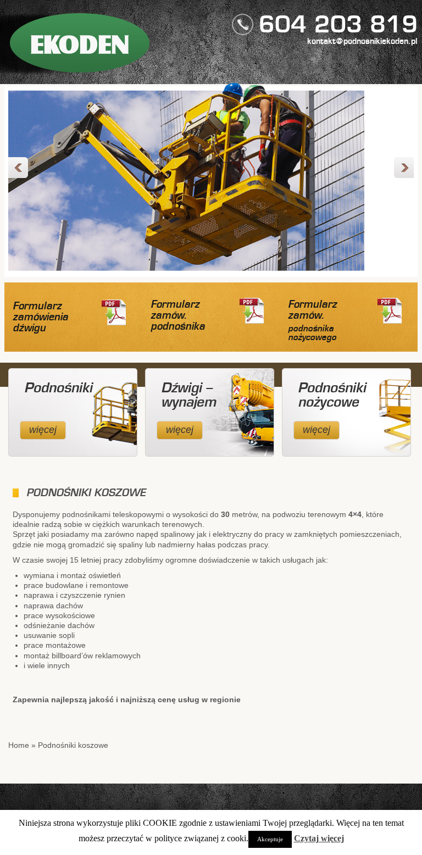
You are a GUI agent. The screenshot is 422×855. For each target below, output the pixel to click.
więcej (43, 429)
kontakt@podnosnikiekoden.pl (362, 42)
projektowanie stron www (377, 833)
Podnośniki (58, 388)
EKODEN (79, 44)
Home (18, 745)
